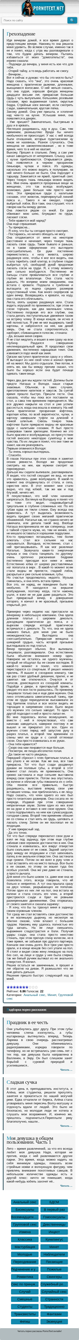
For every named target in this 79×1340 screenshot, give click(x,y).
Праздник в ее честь (27, 1022)
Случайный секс (54, 1292)
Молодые (24, 1254)
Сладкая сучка (22, 1082)
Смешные (24, 1299)
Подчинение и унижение (25, 1269)
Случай (24, 1292)
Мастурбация (25, 1247)
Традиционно (54, 1306)
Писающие (54, 1262)
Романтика (25, 1277)
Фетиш (25, 1321)
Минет (52, 995)
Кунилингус (54, 1239)
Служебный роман (54, 1284)
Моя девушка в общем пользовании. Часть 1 (30, 1140)
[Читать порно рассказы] (43, 8)
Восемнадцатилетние (25, 1217)
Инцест (54, 1232)
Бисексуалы (25, 1209)
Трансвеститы (25, 1314)
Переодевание (24, 1262)
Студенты (24, 1306)
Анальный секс (35, 995)
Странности (54, 1299)
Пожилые (54, 1269)
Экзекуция (54, 1321)
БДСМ (54, 1202)
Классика (25, 1239)
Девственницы (54, 1224)
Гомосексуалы (54, 1217)
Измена (25, 1232)
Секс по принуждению (25, 1284)
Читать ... (66, 1069)
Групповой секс (25, 1224)
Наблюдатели (54, 1254)
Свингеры (54, 1277)
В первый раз (54, 1209)
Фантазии (54, 1314)
